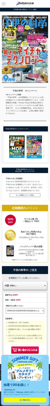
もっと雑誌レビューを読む (25, 195)
